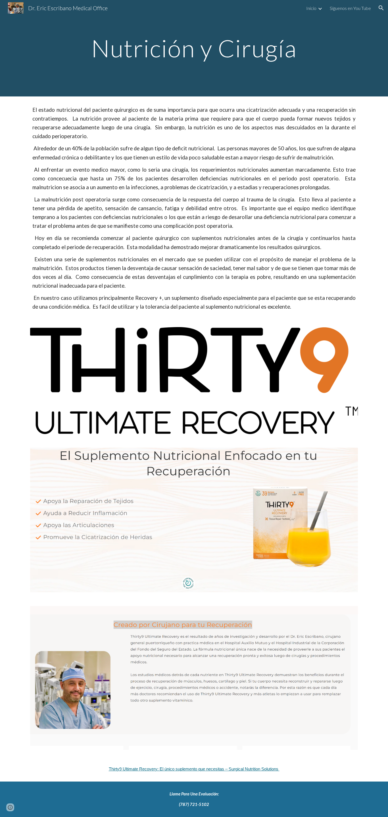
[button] (381, 8)
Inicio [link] (311, 8)
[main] (194, 48)
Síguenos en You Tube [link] (350, 8)
